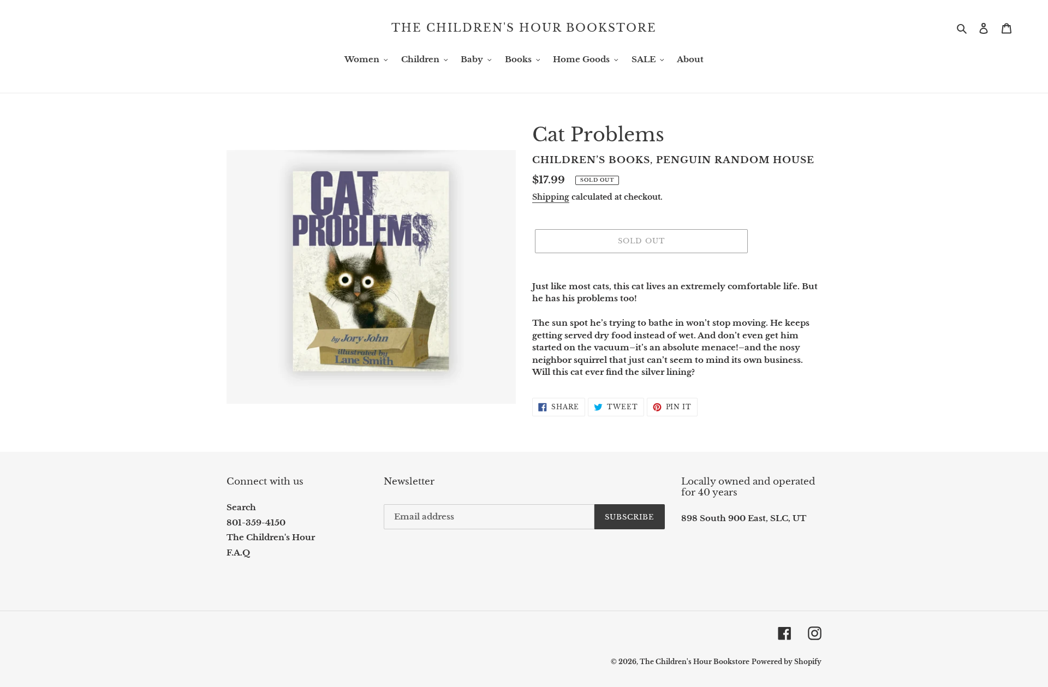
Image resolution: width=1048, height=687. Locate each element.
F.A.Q (238, 552)
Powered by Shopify (786, 662)
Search (241, 507)
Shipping (550, 197)
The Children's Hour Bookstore (524, 27)
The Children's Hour (271, 537)
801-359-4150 (256, 522)
